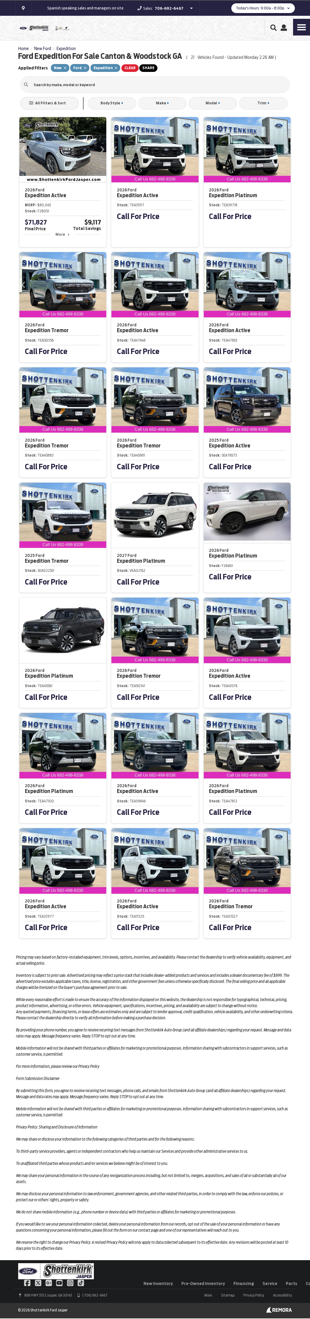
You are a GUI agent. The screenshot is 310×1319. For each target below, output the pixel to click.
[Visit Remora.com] (279, 1311)
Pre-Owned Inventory (203, 1283)
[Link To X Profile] (38, 1282)
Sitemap (227, 1295)
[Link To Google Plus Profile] (49, 1282)
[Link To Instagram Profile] (70, 1282)
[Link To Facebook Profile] (27, 1282)
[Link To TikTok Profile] (81, 1282)
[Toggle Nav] (301, 27)
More (60, 234)
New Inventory (158, 1283)
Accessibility (282, 1295)
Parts (291, 1283)
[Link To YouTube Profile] (59, 1282)
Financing (243, 1283)
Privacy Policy (253, 1295)
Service (269, 1283)
